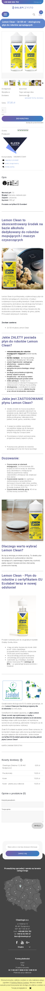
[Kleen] (15, 145)
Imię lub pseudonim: (8, 800)
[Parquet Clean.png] (32, 83)
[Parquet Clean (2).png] (12, 83)
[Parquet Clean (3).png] (19, 83)
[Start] (22, 7)
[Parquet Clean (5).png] (6, 83)
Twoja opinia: (6, 809)
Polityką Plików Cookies (20, 983)
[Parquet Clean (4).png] (25, 83)
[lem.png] (38, 83)
